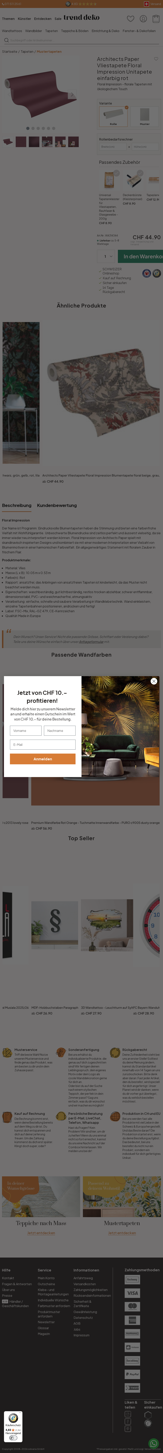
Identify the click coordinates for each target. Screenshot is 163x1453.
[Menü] (20, 1413)
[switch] (13, 1437)
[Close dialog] (153, 681)
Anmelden (43, 759)
